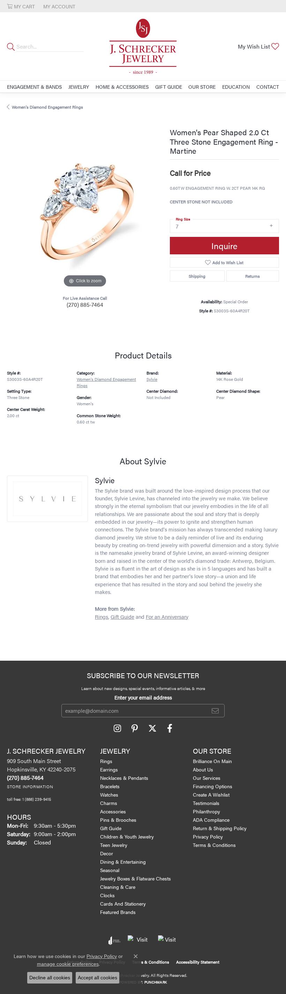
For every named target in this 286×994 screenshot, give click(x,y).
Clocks (107, 895)
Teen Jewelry (113, 844)
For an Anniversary (167, 616)
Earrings (109, 769)
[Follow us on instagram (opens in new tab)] (117, 728)
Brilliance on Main (212, 760)
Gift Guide (168, 86)
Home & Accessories (122, 86)
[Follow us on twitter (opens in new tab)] (152, 728)
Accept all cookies (97, 977)
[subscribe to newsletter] (215, 710)
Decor (106, 853)
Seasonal (109, 869)
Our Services (206, 777)
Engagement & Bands (34, 86)
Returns (252, 276)
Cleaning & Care (117, 886)
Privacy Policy (208, 836)
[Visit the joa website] (114, 940)
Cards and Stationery (123, 903)
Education (236, 86)
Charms (108, 802)
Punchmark (155, 982)
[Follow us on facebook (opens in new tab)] (170, 728)
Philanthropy (206, 811)
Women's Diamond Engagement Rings (47, 107)
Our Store (202, 86)
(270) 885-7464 (85, 304)
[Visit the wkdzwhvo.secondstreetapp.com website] (168, 940)
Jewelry (78, 86)
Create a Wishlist (211, 794)
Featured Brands (118, 911)
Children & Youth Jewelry (127, 836)
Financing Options (212, 786)
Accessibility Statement (197, 962)
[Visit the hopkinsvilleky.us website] (139, 940)
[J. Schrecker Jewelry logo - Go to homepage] (143, 46)
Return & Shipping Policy (220, 828)
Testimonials (206, 802)
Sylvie (151, 379)
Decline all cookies (49, 977)
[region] (85, 211)
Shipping (197, 276)
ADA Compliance (211, 819)
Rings (101, 616)
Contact (267, 86)
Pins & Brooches (118, 819)
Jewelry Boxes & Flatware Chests (135, 878)
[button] (21, 6)
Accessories (113, 811)
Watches (109, 794)
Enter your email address (143, 697)
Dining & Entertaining (123, 861)
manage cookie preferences (68, 964)
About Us (203, 769)
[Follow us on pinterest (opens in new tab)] (134, 728)
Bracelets (110, 786)
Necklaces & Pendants (124, 777)
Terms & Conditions (214, 844)
